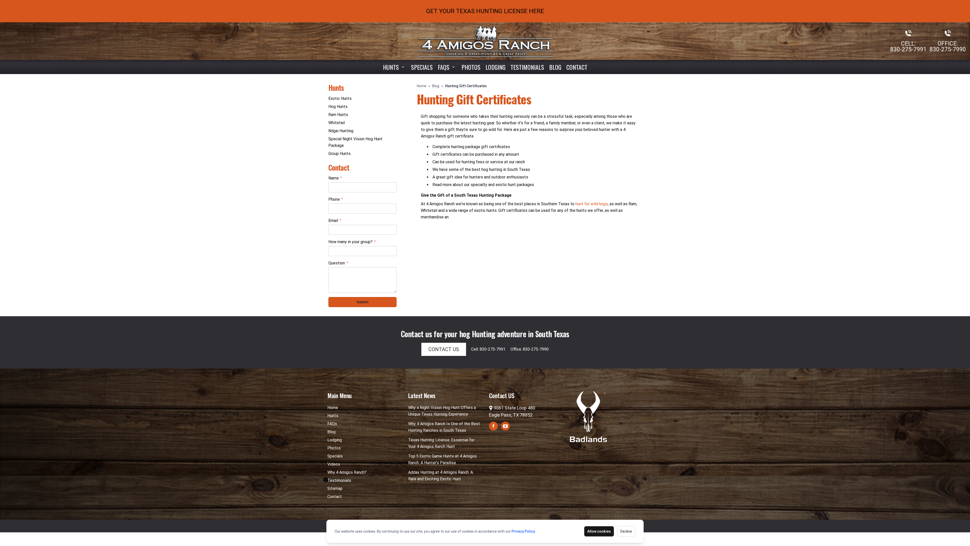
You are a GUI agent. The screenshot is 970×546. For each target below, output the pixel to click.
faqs (443, 67)
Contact (576, 67)
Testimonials (527, 67)
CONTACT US (443, 349)
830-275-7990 (948, 49)
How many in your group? (352, 242)
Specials (422, 67)
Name (335, 178)
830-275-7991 (908, 49)
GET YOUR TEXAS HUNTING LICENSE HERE (485, 11)
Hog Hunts (338, 106)
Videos (333, 464)
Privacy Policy (523, 531)
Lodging (495, 67)
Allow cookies (599, 531)
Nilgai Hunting (340, 130)
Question (338, 263)
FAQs (332, 423)
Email (334, 221)
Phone (335, 199)
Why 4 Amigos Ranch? (347, 472)
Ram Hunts (338, 114)
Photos (471, 67)
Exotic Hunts (340, 98)
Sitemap (335, 488)
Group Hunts (339, 153)
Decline (626, 531)
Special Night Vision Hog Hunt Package (355, 142)
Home (421, 86)
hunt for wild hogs (591, 203)
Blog (555, 67)
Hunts (391, 67)
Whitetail (336, 122)
